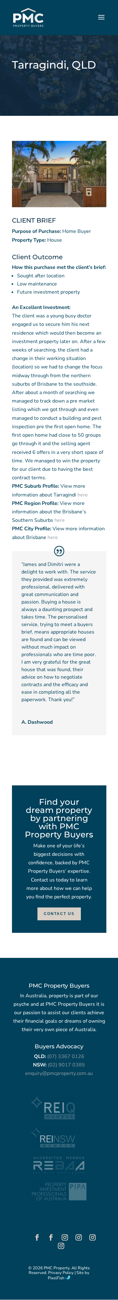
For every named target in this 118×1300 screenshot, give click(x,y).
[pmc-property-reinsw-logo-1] (53, 1147)
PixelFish (56, 1278)
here (82, 494)
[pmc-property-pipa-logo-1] (59, 1199)
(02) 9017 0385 (66, 1064)
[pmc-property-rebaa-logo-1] (59, 1173)
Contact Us (59, 914)
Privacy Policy (61, 1273)
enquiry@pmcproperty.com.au (59, 1073)
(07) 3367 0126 (65, 1056)
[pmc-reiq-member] (53, 1117)
